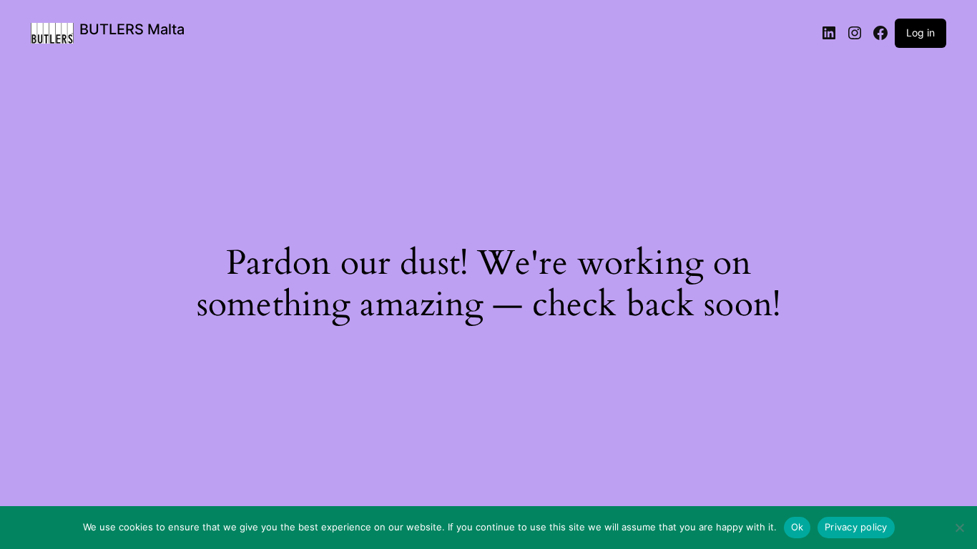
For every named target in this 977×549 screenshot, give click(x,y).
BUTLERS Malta (132, 29)
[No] (959, 527)
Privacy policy (856, 527)
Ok (797, 527)
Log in (920, 32)
